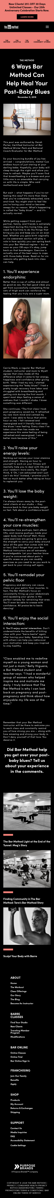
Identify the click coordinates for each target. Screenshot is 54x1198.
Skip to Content (33, 11)
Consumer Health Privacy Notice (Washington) (28, 1186)
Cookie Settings (18, 1145)
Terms (39, 1187)
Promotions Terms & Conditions (24, 1190)
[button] (47, 27)
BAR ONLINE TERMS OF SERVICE (31, 1191)
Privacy (11, 1185)
